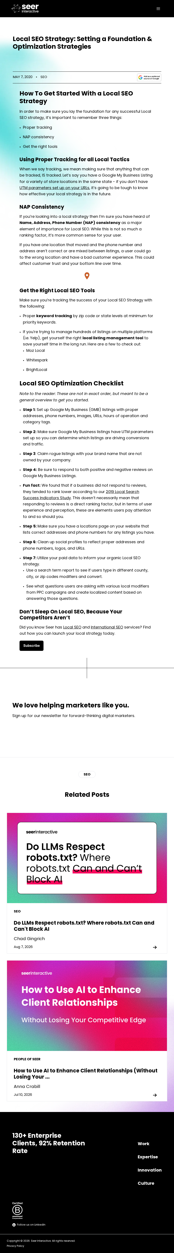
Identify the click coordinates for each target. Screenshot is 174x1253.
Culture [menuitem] (146, 1184)
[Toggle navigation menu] (158, 8)
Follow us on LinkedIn (31, 1224)
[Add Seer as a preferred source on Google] (149, 77)
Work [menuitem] (143, 1144)
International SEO (107, 628)
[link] (26, 8)
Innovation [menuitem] (150, 1170)
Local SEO (72, 628)
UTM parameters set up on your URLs (54, 188)
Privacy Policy (15, 1246)
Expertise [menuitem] (148, 1157)
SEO (44, 77)
